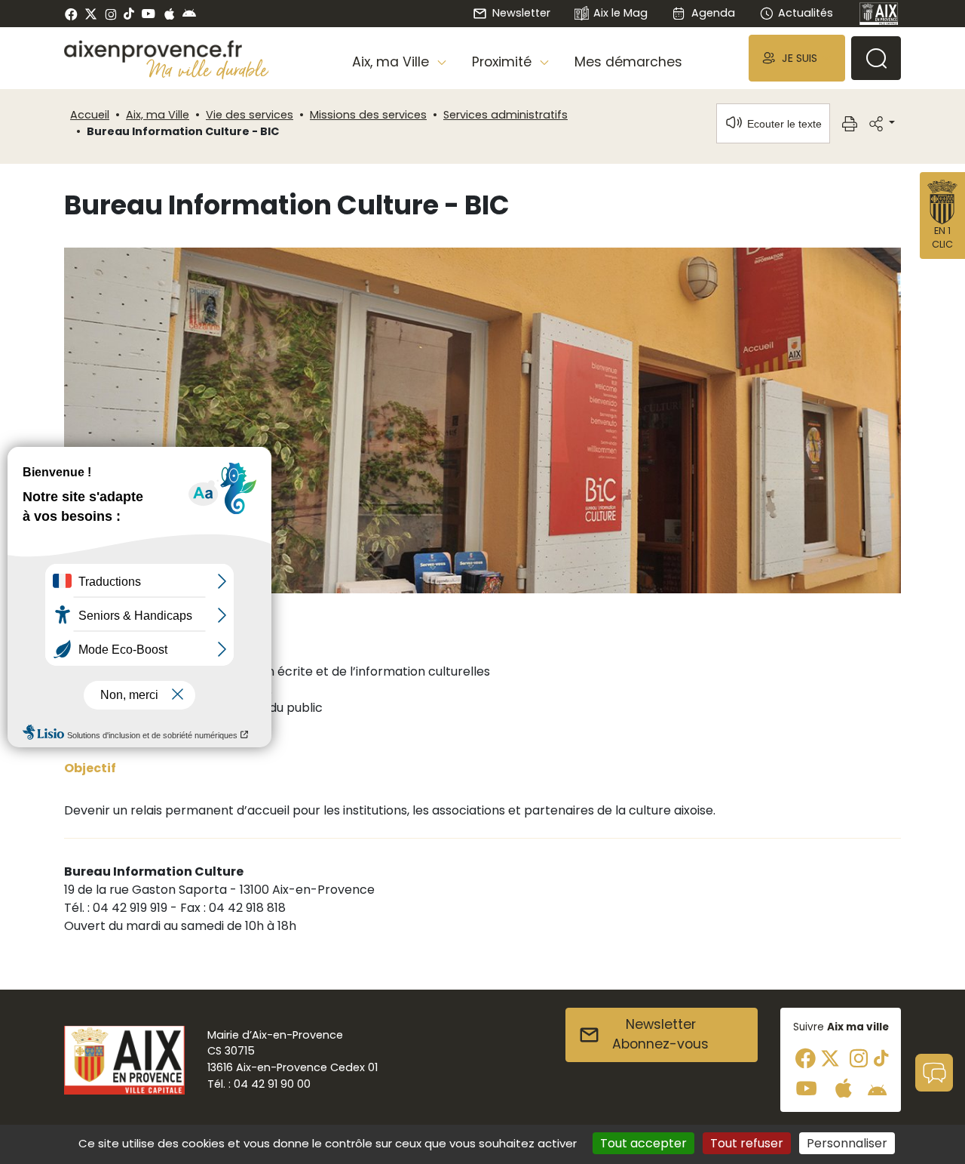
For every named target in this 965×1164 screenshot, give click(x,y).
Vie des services (249, 114)
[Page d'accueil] (879, 13)
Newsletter (521, 12)
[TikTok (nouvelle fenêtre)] (129, 13)
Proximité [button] (503, 62)
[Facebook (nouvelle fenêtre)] (71, 13)
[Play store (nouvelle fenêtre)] (189, 13)
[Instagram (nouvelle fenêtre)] (110, 13)
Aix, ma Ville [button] (392, 62)
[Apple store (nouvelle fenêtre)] (169, 13)
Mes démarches (628, 62)
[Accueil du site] (166, 51)
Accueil (89, 114)
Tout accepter (643, 1143)
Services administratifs (505, 114)
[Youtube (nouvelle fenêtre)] (148, 13)
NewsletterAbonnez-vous (660, 1034)
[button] (797, 58)
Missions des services (368, 114)
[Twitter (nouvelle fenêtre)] (90, 14)
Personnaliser (847, 1143)
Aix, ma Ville (157, 114)
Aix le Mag (620, 12)
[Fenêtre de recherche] (876, 58)
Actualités (805, 12)
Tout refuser (746, 1143)
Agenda (712, 12)
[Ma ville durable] (207, 68)
